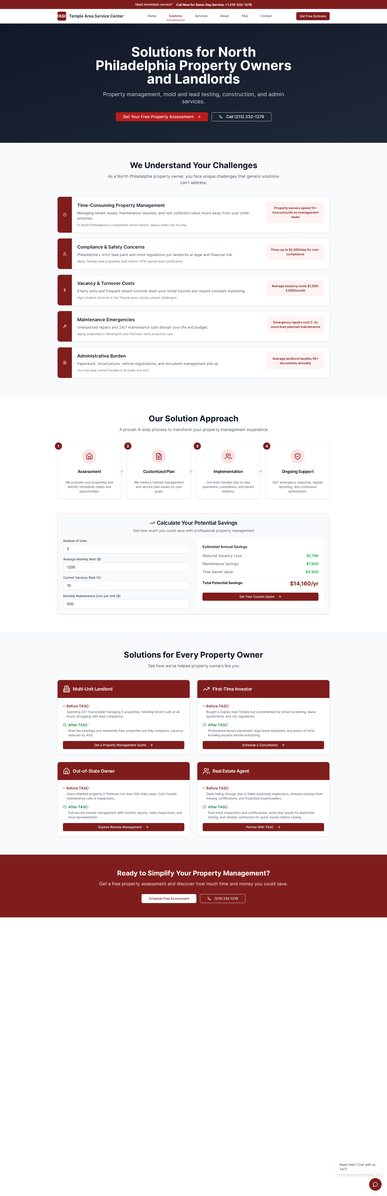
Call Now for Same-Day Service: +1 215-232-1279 (214, 4)
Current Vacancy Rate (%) (82, 577)
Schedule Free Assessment (169, 898)
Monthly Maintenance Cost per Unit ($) (91, 596)
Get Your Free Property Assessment (158, 116)
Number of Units (75, 541)
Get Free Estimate (313, 16)
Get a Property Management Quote (120, 745)
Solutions (175, 16)
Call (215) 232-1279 (245, 116)
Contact (266, 16)
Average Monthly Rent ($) (82, 559)
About (224, 16)
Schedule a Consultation (260, 745)
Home (152, 16)
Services (201, 16)
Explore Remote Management (120, 827)
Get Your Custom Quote (256, 596)
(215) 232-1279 (226, 898)
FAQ (245, 16)
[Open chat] (375, 1184)
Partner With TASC (260, 827)
